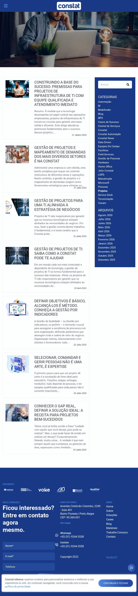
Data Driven (104, 142)
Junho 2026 (104, 223)
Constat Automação (109, 134)
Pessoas (103, 186)
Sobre (109, 510)
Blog (100, 113)
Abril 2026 (103, 231)
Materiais (111, 528)
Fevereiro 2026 (106, 239)
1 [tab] (69, 63)
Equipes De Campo (109, 146)
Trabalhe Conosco (117, 532)
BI (99, 105)
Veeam (102, 203)
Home (109, 506)
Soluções (111, 515)
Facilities (103, 150)
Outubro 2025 (105, 255)
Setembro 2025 (106, 259)
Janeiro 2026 (105, 243)
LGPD (101, 174)
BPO (100, 118)
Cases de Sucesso (108, 122)
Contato (111, 536)
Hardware (103, 162)
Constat (102, 130)
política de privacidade (17, 586)
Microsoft (103, 182)
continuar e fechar (116, 583)
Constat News (106, 138)
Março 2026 (104, 235)
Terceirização (105, 199)
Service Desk (105, 194)
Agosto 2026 (105, 215)
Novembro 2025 (107, 251)
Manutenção (105, 178)
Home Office (105, 166)
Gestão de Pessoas (109, 158)
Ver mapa (65, 523)
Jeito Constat (105, 170)
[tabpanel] (69, 39)
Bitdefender (104, 109)
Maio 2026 (104, 227)
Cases (109, 519)
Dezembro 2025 (107, 247)
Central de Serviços (109, 126)
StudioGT (111, 557)
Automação (104, 101)
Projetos (103, 190)
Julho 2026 (104, 219)
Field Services (106, 154)
